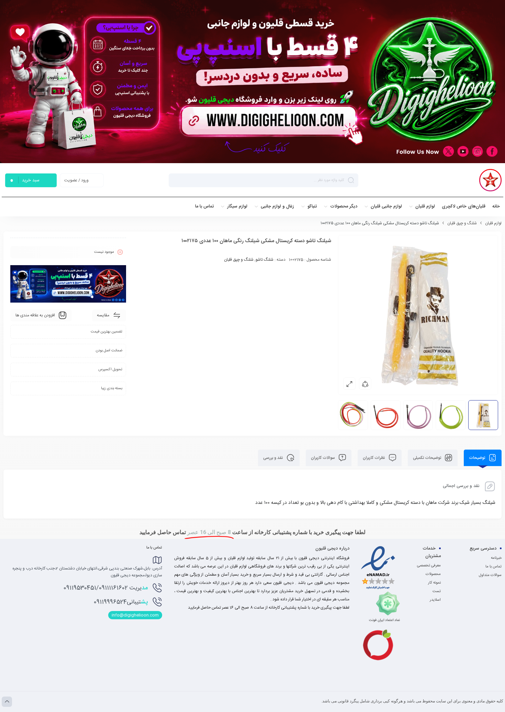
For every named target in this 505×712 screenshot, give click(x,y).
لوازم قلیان (493, 223)
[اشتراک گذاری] (365, 383)
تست (437, 591)
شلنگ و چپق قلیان (462, 223)
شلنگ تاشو (264, 259)
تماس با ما (493, 567)
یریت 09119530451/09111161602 (106, 588)
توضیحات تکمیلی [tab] (427, 457)
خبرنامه (496, 558)
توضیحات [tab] (477, 457)
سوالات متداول (490, 575)
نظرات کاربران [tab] (374, 457)
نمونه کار (434, 583)
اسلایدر (435, 600)
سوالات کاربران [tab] (323, 457)
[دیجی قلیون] (490, 180)
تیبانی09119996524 (121, 602)
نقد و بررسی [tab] (273, 457)
